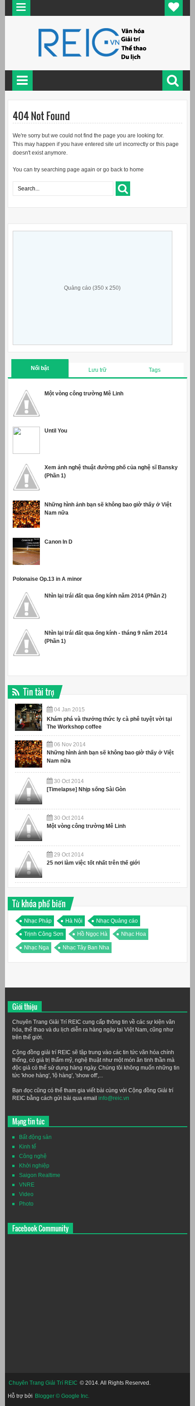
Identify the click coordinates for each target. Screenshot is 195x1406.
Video (26, 1194)
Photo (26, 1204)
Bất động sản (35, 1137)
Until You (55, 431)
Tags (155, 370)
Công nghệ (33, 1156)
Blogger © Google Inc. (62, 1396)
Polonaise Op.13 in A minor (47, 579)
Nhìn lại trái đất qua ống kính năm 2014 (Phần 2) (105, 596)
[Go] (123, 188)
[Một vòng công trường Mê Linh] (28, 827)
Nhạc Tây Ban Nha (86, 947)
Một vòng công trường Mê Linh (83, 393)
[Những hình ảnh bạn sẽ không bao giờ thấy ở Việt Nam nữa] (28, 754)
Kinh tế (27, 1146)
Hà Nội (74, 921)
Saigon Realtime (39, 1175)
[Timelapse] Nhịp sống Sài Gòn (86, 789)
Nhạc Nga (36, 947)
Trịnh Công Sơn (43, 934)
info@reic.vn (113, 1098)
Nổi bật (40, 368)
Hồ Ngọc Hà (92, 934)
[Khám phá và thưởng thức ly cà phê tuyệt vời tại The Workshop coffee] (28, 717)
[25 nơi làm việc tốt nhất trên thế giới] (28, 864)
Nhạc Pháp (38, 921)
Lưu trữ (97, 370)
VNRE (26, 1185)
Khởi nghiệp (34, 1166)
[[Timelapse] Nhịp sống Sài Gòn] (28, 790)
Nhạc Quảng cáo (117, 921)
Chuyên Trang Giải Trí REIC (43, 1383)
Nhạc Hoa (133, 934)
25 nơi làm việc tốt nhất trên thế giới (93, 863)
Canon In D (58, 542)
